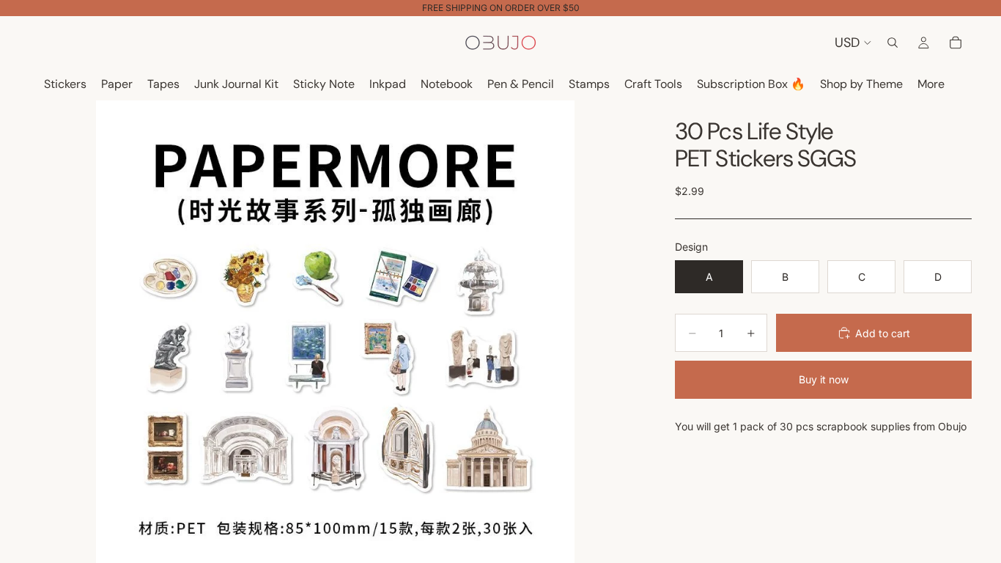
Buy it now (824, 379)
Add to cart (882, 333)
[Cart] (955, 42)
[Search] (892, 42)
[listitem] (931, 85)
